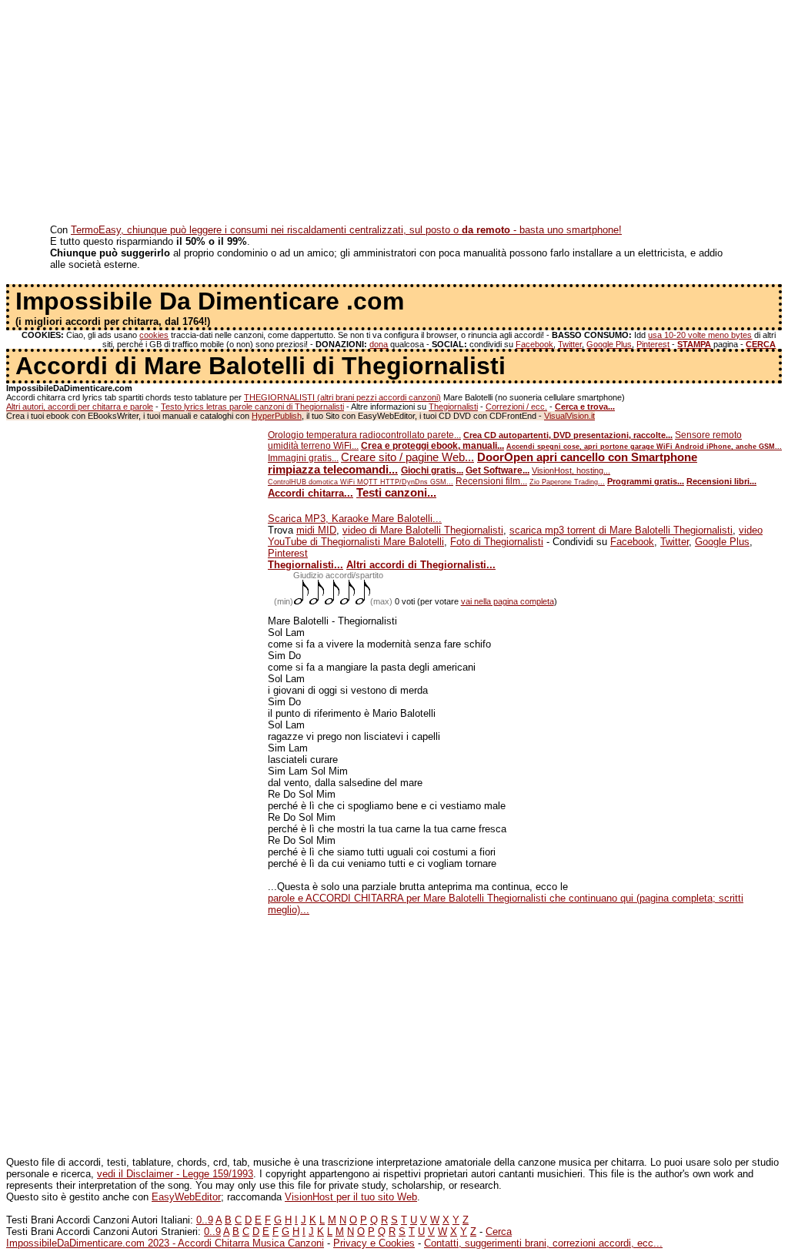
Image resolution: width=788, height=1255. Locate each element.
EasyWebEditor (186, 1197)
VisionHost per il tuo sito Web (351, 1197)
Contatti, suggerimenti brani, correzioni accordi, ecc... (543, 1243)
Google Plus (609, 344)
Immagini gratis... (303, 458)
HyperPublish (277, 415)
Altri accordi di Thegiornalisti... (421, 565)
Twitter (570, 344)
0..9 (204, 1220)
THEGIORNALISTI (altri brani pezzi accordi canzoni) (342, 397)
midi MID (316, 530)
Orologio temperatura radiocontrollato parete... (364, 435)
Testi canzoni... (396, 493)
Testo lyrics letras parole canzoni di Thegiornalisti (252, 406)
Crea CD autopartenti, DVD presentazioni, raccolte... (568, 435)
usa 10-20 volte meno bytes (700, 335)
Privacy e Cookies (374, 1243)
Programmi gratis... (645, 481)
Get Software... (497, 470)
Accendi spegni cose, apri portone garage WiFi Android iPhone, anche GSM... (644, 446)
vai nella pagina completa (507, 601)
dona (378, 344)
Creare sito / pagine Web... (407, 457)
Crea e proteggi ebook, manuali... (432, 445)
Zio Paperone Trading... (567, 482)
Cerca (499, 1231)
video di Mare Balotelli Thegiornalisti (422, 530)
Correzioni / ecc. (516, 406)
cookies (154, 335)
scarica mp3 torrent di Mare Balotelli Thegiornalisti (621, 530)
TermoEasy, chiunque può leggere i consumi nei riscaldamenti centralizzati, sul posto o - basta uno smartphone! (346, 230)
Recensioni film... (491, 481)
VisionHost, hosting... (571, 470)
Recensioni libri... (721, 481)
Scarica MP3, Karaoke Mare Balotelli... (355, 518)
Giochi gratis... (432, 470)
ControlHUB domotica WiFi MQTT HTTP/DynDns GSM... (360, 482)
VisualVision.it (569, 415)
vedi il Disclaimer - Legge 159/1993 (175, 1174)
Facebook (534, 344)
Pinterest (652, 344)
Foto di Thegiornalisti (496, 541)
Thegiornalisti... (305, 565)
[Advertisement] (394, 114)
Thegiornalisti (453, 406)
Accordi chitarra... (310, 493)
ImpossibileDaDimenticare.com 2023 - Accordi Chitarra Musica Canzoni (165, 1243)
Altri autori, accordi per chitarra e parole (79, 406)
